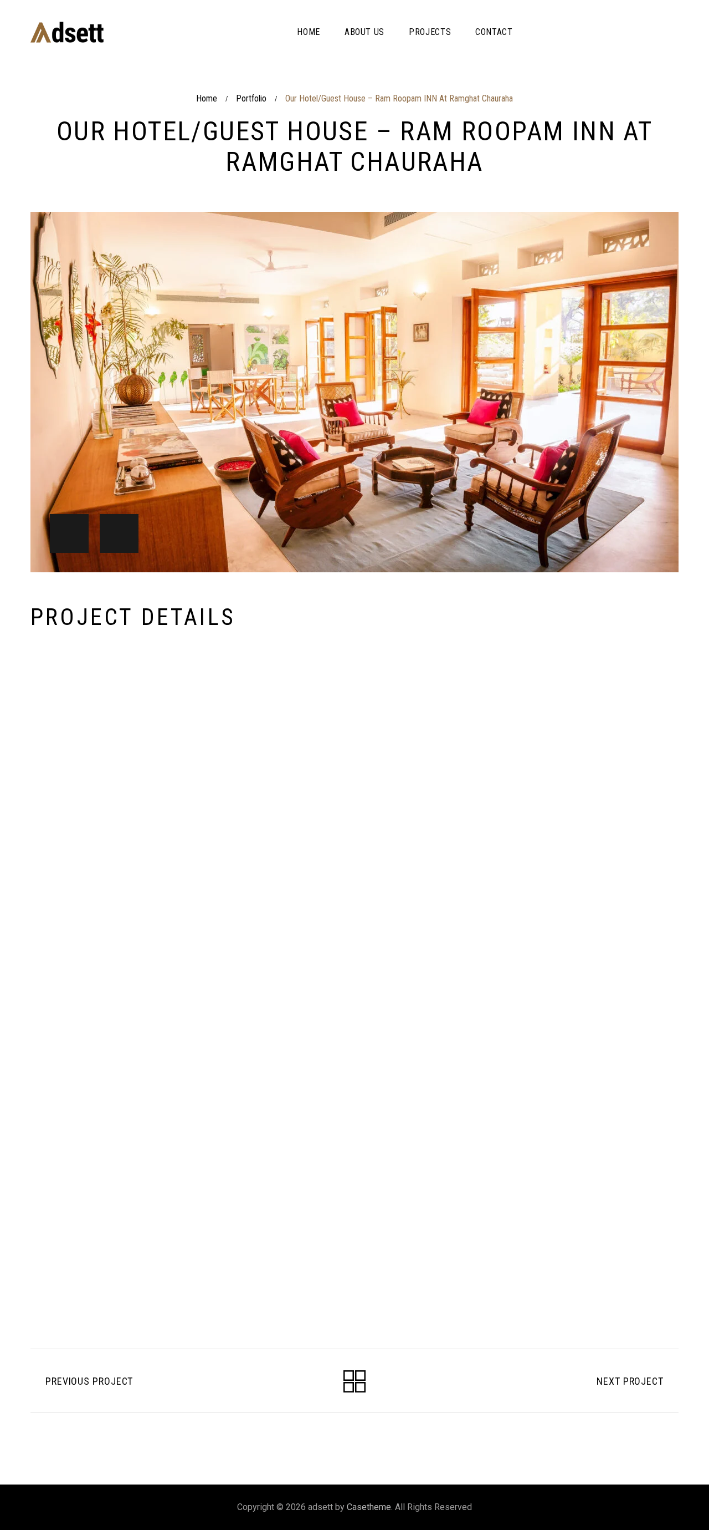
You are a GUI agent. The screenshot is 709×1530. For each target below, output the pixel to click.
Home (206, 98)
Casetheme (369, 1507)
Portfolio (251, 98)
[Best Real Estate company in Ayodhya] (67, 32)
